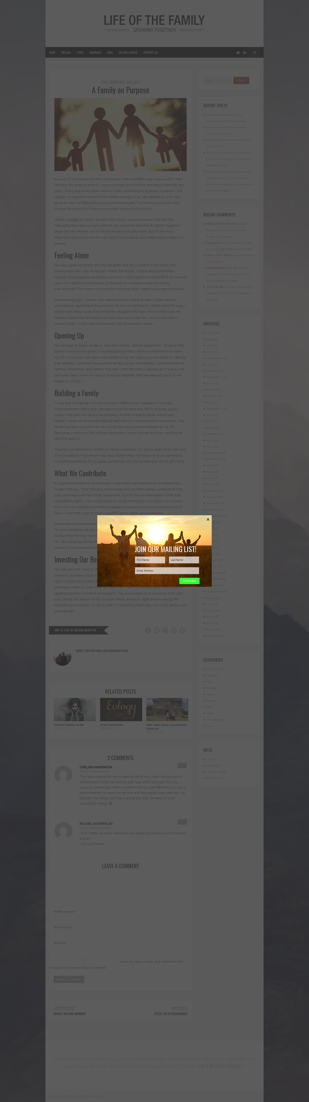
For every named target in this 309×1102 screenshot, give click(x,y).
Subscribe (189, 580)
